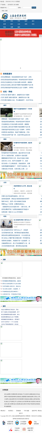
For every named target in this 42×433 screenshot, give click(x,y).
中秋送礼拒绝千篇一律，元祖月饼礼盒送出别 (16, 135)
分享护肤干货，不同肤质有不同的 (12, 294)
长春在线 (37, 401)
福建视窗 (8, 406)
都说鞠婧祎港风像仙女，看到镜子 (10, 319)
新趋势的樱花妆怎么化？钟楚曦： (10, 317)
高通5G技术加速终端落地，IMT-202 (13, 196)
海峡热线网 (30, 396)
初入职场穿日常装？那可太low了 (22, 220)
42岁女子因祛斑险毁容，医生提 (9, 324)
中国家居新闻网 (11, 396)
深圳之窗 (6, 404)
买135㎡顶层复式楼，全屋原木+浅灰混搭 (14, 155)
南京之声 (8, 401)
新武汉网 (23, 404)
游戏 (26, 24)
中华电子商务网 (30, 404)
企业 (19, 24)
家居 (4, 24)
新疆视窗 (24, 396)
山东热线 (19, 401)
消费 (11, 27)
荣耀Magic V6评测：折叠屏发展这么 (13, 204)
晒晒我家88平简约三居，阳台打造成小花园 (15, 158)
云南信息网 (11, 399)
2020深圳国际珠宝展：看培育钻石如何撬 (14, 246)
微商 (19, 27)
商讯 (4, 27)
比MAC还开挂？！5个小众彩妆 (9, 322)
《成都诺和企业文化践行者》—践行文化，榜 (16, 206)
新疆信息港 (33, 394)
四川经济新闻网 (19, 399)
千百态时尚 (26, 394)
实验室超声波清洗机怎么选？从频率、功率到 (19, 87)
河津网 (12, 404)
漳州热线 (20, 394)
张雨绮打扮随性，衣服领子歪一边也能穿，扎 (16, 240)
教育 (33, 21)
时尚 (33, 24)
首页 (4, 21)
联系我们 (10, 410)
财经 (11, 24)
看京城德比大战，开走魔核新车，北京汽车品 (19, 100)
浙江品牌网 (7, 394)
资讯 (11, 21)
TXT (21, 413)
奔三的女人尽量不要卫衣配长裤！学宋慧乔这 (16, 238)
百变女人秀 (37, 396)
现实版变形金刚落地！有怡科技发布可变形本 (19, 79)
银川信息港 (32, 401)
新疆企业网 (33, 399)
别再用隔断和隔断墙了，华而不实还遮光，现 (16, 166)
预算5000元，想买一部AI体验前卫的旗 (14, 201)
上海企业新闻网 (15, 416)
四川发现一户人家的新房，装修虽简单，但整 (16, 163)
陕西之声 (13, 401)
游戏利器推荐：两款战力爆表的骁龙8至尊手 (15, 199)
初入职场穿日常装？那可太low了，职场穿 (15, 230)
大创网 (6, 399)
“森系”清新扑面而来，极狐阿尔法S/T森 (17, 97)
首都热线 (18, 396)
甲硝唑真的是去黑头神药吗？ (10, 291)
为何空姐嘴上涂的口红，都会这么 (12, 286)
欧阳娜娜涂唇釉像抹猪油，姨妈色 (11, 278)
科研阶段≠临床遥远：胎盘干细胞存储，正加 (15, 132)
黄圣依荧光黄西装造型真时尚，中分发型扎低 (16, 235)
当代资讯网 (25, 401)
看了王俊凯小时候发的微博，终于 (10, 312)
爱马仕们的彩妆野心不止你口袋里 (12, 283)
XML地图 (26, 410)
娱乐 (26, 21)
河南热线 (26, 399)
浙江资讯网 (17, 404)
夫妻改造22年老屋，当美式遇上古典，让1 (15, 169)
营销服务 (18, 410)
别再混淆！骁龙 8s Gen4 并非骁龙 (12, 212)
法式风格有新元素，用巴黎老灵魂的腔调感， (16, 232)
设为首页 (10, 4)
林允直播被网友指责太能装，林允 (10, 314)
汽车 (19, 21)
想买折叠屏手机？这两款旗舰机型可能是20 (15, 209)
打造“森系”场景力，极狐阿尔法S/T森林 (17, 95)
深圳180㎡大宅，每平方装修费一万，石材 (15, 161)
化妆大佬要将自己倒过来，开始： (10, 309)
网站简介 (3, 410)
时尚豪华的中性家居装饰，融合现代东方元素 (16, 153)
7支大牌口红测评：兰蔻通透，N (11, 289)
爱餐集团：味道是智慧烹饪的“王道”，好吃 (18, 77)
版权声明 (34, 410)
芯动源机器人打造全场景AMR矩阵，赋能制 (18, 82)
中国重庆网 (14, 394)
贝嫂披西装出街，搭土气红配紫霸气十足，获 (16, 243)
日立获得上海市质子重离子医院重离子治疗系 (19, 85)
